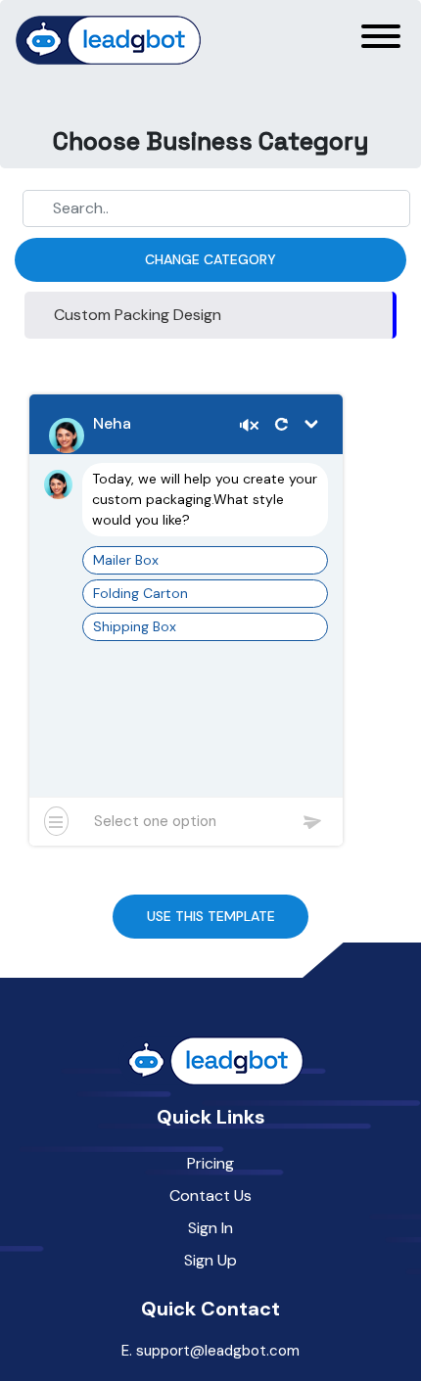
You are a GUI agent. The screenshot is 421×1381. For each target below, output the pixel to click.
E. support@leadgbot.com (210, 1350)
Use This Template (211, 916)
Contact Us (210, 1195)
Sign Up (210, 1260)
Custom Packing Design (137, 314)
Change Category (210, 259)
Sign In (210, 1228)
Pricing (210, 1163)
